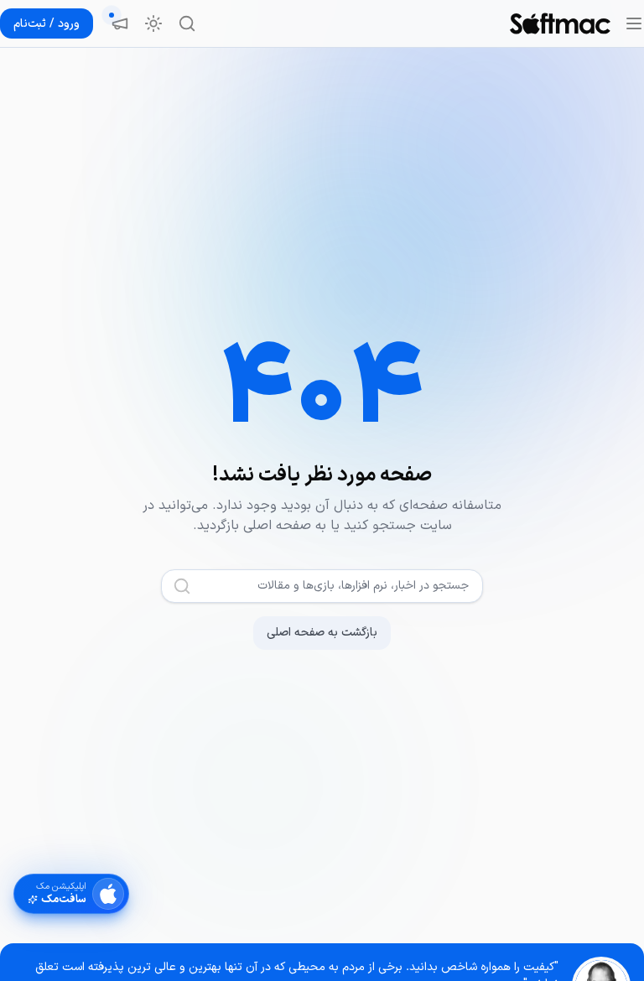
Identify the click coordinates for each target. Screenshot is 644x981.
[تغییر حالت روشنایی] (153, 23)
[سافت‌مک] (560, 23)
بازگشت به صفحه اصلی (322, 632)
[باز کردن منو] (634, 23)
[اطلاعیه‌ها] (120, 23)
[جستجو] (187, 23)
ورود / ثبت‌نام (46, 24)
